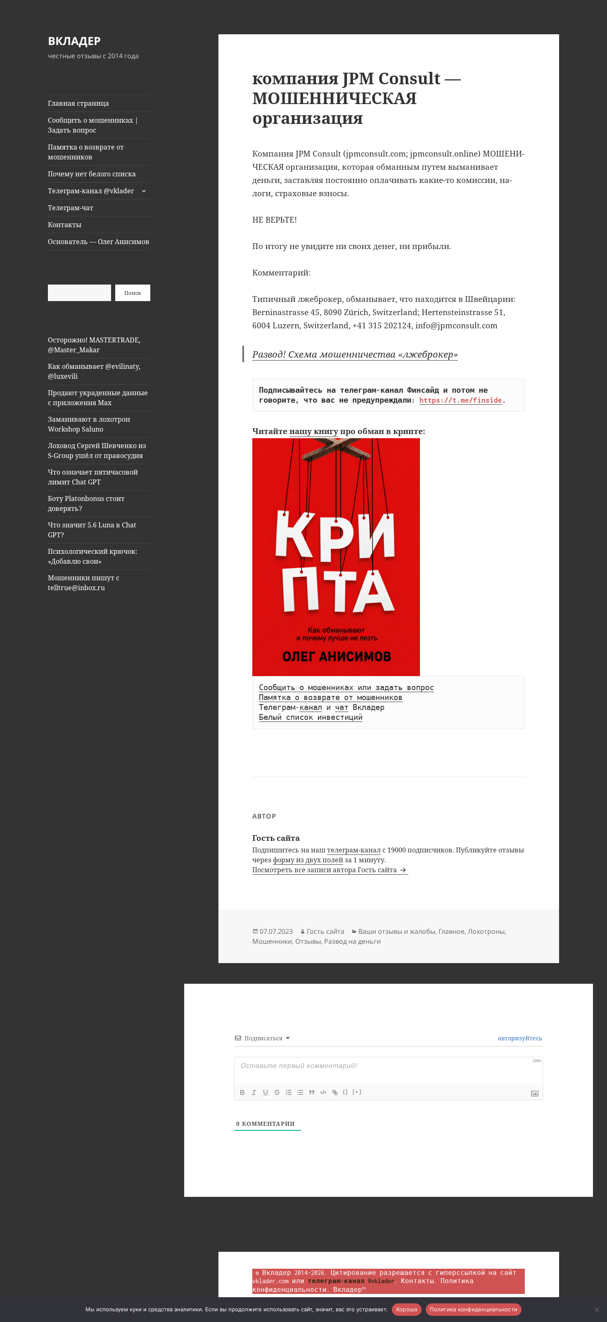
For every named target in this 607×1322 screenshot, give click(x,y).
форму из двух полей (308, 859)
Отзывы (308, 941)
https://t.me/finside (461, 400)
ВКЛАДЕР (74, 40)
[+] (357, 1092)
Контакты (64, 224)
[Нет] (597, 1309)
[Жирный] (242, 1092)
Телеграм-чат (70, 207)
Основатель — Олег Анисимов (98, 241)
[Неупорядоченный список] (300, 1092)
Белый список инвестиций (311, 717)
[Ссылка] (335, 1092)
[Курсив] (254, 1092)
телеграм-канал (354, 849)
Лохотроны (486, 931)
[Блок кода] (323, 1092)
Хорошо (407, 1309)
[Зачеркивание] (277, 1092)
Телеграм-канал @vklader (91, 190)
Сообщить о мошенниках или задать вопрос (346, 688)
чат (342, 707)
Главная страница (78, 103)
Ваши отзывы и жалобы (396, 931)
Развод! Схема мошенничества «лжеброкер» (355, 354)
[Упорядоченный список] (288, 1092)
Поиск (132, 293)
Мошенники (272, 941)
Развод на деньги (352, 941)
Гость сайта (325, 931)
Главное (452, 931)
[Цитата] (312, 1092)
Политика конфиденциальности (473, 1309)
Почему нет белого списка (92, 173)
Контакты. (419, 1280)
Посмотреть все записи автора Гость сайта (325, 869)
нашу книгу (313, 431)
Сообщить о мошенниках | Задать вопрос (93, 125)
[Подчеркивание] (265, 1092)
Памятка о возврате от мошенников (86, 151)
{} (346, 1092)
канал (310, 707)
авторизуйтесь (519, 1038)
